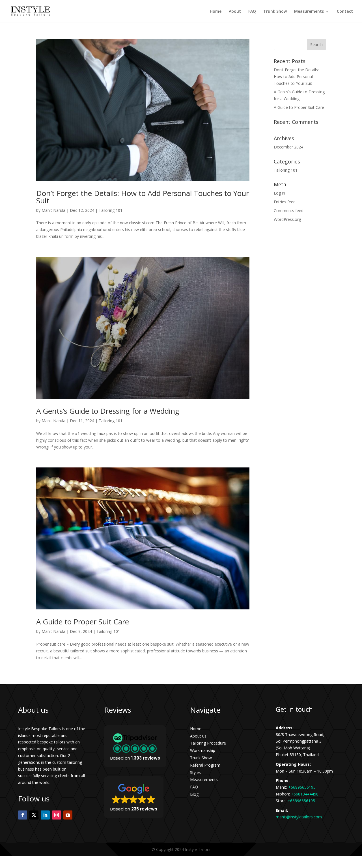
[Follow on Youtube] (67, 815)
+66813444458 (304, 794)
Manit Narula (53, 210)
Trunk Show (275, 11)
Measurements (309, 11)
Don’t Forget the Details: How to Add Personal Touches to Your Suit (142, 197)
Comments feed (288, 210)
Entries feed (285, 201)
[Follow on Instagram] (56, 815)
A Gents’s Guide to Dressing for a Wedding (107, 411)
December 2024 (288, 147)
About (235, 11)
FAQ (252, 11)
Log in (279, 193)
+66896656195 (302, 787)
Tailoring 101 (110, 210)
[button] (135, 746)
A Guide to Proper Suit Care (82, 621)
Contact (345, 11)
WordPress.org (287, 219)
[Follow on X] (33, 815)
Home (215, 11)
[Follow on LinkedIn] (45, 815)
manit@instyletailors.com (299, 817)
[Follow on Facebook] (22, 815)
